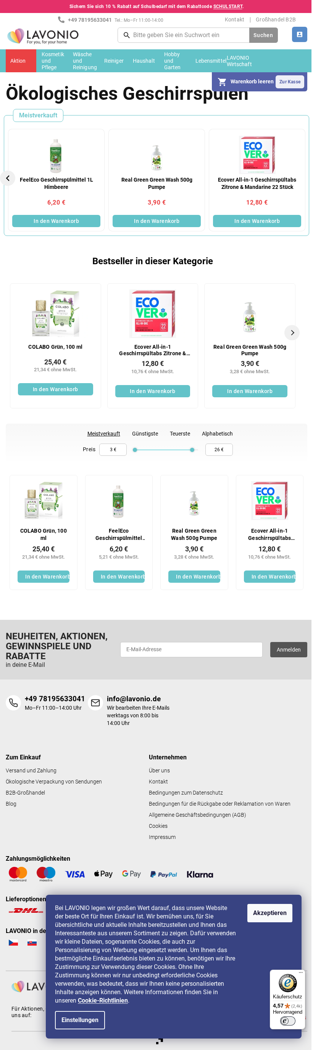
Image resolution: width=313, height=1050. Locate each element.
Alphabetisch (217, 434)
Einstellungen (79, 1020)
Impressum (162, 837)
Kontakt (234, 19)
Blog (11, 804)
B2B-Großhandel (25, 793)
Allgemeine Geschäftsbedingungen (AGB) (197, 815)
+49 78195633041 (55, 698)
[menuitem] (21, 60)
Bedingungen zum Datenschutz (186, 793)
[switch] (287, 1021)
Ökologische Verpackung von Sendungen (54, 782)
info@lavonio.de (134, 698)
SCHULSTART (227, 6)
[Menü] (300, 974)
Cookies (158, 826)
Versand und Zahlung (31, 770)
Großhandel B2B (276, 19)
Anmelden (289, 650)
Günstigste (145, 434)
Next (306, 178)
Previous (8, 178)
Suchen (263, 35)
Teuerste (180, 434)
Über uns (159, 770)
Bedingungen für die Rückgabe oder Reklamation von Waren (219, 804)
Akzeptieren (270, 913)
